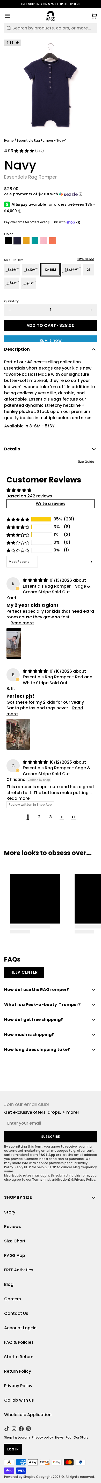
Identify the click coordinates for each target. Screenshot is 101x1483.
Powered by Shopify (19, 1476)
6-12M (30, 269)
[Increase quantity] (91, 310)
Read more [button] (22, 623)
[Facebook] (21, 1428)
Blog (8, 1284)
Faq (68, 1437)
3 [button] (50, 817)
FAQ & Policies (19, 1342)
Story (9, 1212)
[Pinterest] (28, 1428)
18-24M (71, 269)
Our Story (81, 1437)
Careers (12, 1299)
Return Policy (17, 1371)
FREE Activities (18, 1270)
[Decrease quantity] (10, 310)
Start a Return (18, 1357)
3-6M (12, 269)
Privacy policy (42, 1437)
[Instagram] (14, 1428)
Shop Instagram (17, 1437)
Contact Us (16, 1313)
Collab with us (19, 1400)
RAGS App (14, 1255)
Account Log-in (20, 1328)
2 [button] (39, 817)
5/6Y (29, 283)
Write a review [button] (50, 503)
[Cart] (91, 16)
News (59, 1437)
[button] (50, 194)
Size (13, 260)
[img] (36, 580)
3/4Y (12, 283)
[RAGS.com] (50, 15)
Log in (13, 1449)
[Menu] (9, 16)
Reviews (12, 1227)
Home (9, 140)
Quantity (11, 301)
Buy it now (50, 339)
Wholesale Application (28, 1415)
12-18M (50, 269)
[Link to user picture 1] (13, 643)
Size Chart (15, 1241)
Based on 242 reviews (29, 496)
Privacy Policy (18, 1386)
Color (8, 234)
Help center (24, 972)
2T (89, 269)
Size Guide (85, 259)
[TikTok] (6, 1428)
